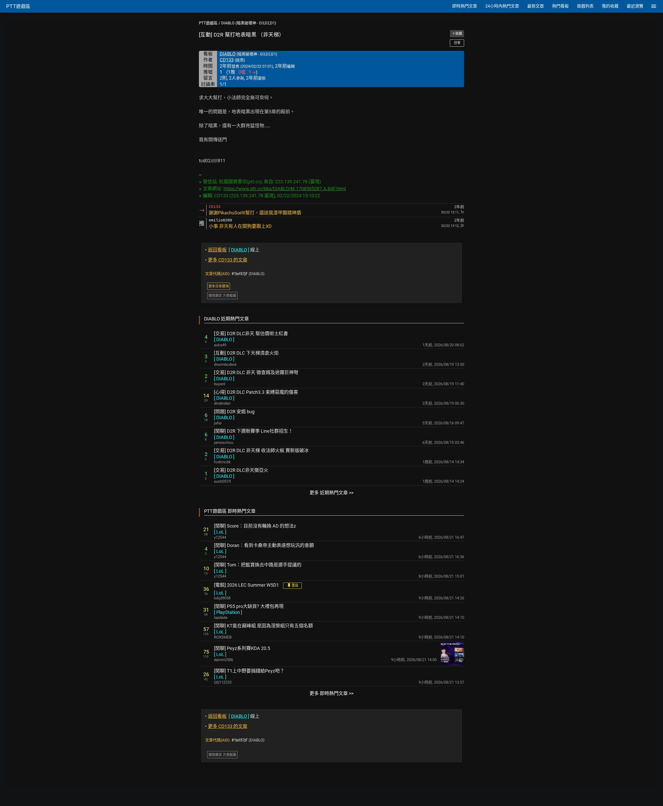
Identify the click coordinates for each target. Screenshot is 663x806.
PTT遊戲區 (208, 23)
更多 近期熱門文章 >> (331, 492)
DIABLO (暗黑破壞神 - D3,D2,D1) (248, 23)
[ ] (224, 339)
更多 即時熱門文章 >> (331, 693)
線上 (232, 250)
